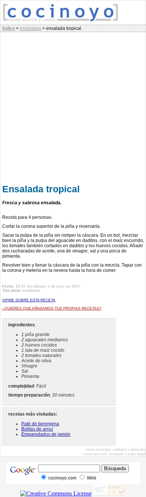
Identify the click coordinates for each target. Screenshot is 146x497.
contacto (116, 454)
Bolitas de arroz (37, 429)
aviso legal (136, 454)
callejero (120, 449)
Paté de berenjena (40, 423)
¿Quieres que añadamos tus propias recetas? (51, 308)
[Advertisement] (73, 107)
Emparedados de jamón (45, 434)
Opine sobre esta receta (28, 300)
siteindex (138, 449)
